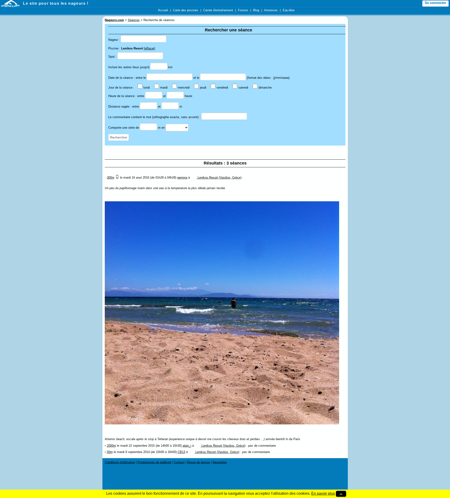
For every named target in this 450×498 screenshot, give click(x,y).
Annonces (271, 10)
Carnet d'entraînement (218, 10)
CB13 (181, 452)
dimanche (265, 87)
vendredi (222, 87)
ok (341, 494)
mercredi (184, 87)
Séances (134, 20)
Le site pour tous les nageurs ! (56, 3)
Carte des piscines (185, 10)
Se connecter (435, 3)
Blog (256, 10)
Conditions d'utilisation (120, 462)
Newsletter (220, 462)
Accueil (163, 10)
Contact (179, 462)
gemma (182, 177)
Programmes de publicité (154, 462)
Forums (243, 10)
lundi (146, 87)
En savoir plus (323, 493)
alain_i (187, 445)
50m (110, 452)
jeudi (203, 87)
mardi (164, 87)
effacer (149, 48)
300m (110, 177)
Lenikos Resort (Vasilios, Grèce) (219, 177)
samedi (243, 87)
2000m (111, 445)
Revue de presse (198, 462)
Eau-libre (289, 10)
